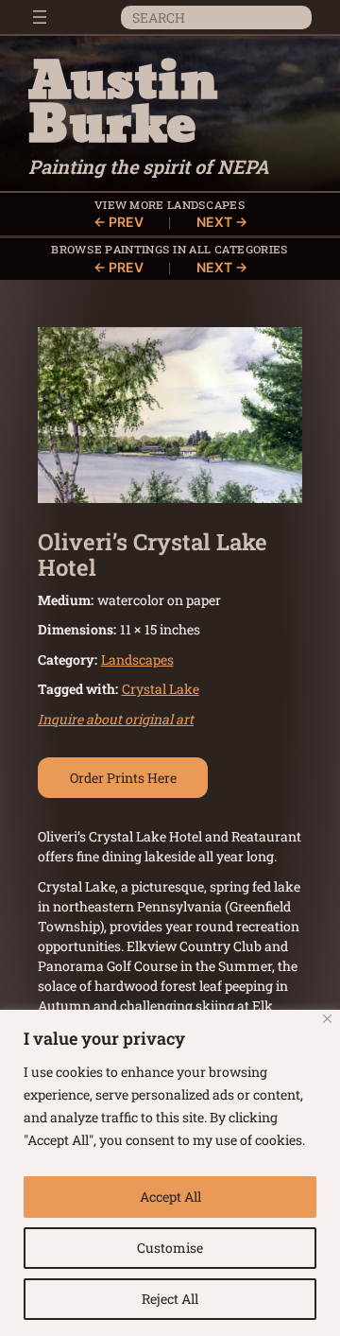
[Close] (327, 1019)
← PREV (119, 222)
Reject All (170, 1299)
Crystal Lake (160, 689)
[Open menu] (39, 17)
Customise (170, 1248)
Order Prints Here (123, 778)
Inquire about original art (116, 719)
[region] (170, 1173)
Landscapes (206, 204)
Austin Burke (122, 104)
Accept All (170, 1197)
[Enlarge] (277, 351)
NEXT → (221, 222)
